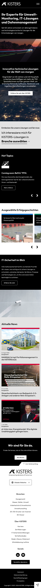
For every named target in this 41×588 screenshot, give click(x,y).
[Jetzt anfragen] (37, 585)
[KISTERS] (11, 3)
